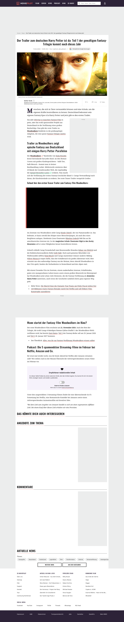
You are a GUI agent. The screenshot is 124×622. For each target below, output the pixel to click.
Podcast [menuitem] (57, 3)
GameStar (80, 614)
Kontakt (19, 589)
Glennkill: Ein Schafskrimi (47, 592)
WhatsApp (68, 605)
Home (18, 33)
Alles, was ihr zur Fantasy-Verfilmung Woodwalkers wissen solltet (69, 340)
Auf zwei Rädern (45, 580)
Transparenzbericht (57, 614)
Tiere (61, 559)
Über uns (20, 576)
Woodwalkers (32, 131)
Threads (57, 605)
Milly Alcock (66, 576)
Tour (18, 592)
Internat (81, 559)
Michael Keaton (67, 589)
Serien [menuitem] (43, 3)
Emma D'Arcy (67, 586)
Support (19, 586)
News (23, 33)
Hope (87, 580)
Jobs (70, 614)
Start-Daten (53, 333)
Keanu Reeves (67, 580)
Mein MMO (103, 614)
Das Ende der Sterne (92, 576)
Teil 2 (60, 333)
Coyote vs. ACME (91, 589)
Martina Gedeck (72, 238)
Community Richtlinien (24, 596)
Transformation (70, 559)
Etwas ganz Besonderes (47, 586)
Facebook (20, 605)
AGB (31, 614)
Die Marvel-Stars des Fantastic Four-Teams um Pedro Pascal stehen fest (68, 286)
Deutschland (32, 559)
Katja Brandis (61, 156)
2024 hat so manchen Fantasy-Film (47, 120)
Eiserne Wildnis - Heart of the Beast (96, 592)
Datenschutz (42, 614)
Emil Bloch (49, 256)
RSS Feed (78, 605)
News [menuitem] (50, 3)
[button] (94, 102)
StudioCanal (42, 559)
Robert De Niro (67, 583)
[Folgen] (34, 101)
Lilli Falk (57, 253)
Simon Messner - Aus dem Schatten (50, 576)
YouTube (29, 605)
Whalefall (88, 596)
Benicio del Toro (67, 596)
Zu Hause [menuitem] (71, 3)
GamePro (91, 614)
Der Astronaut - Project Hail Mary (50, 589)
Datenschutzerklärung (68, 387)
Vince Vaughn (67, 592)
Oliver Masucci (33, 258)
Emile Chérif (66, 233)
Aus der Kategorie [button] (74, 565)
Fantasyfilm (22, 559)
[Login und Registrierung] (105, 3)
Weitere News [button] (49, 565)
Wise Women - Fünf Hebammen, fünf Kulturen (50, 583)
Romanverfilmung (92, 559)
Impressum (20, 614)
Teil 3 (33, 336)
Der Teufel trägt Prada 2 (47, 596)
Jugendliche (53, 559)
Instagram (39, 605)
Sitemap (19, 580)
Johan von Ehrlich (86, 250)
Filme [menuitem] (37, 3)
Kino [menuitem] (64, 3)
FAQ (18, 583)
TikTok (49, 605)
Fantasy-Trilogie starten (56, 134)
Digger (88, 583)
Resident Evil (89, 586)
